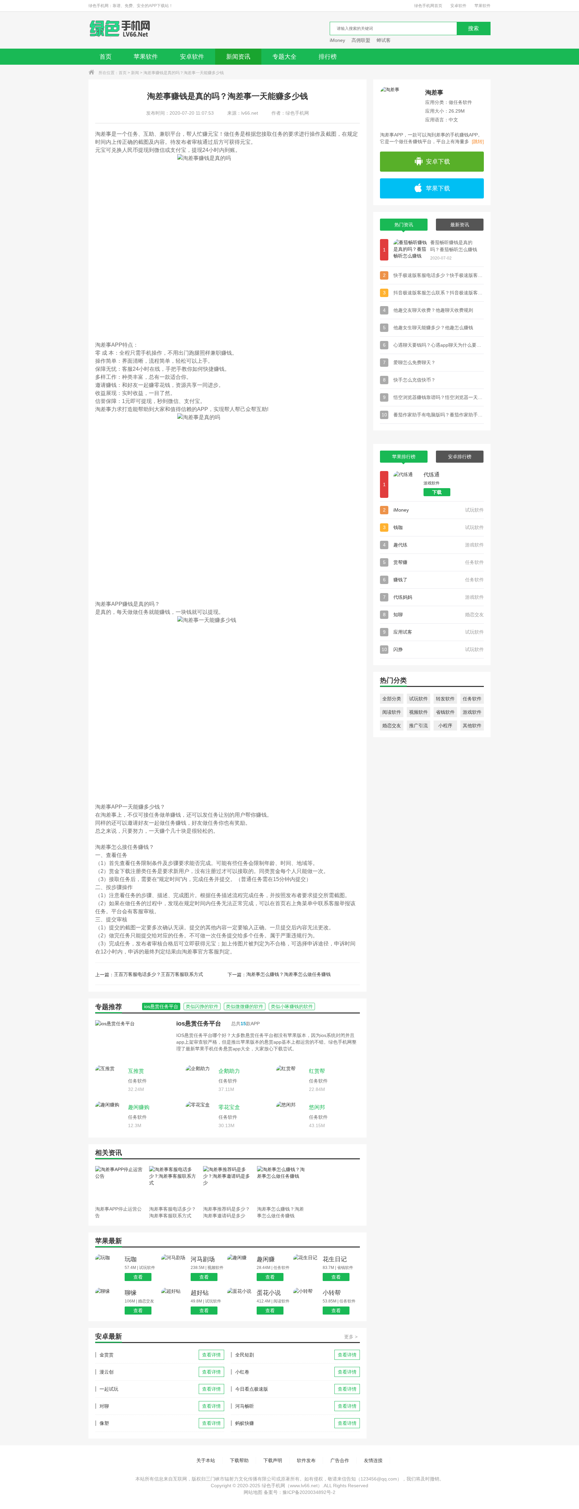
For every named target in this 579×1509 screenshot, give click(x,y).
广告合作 (339, 1460)
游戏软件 (472, 712)
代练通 (432, 474)
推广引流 (418, 725)
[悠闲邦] (291, 1116)
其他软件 (472, 725)
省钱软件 (445, 712)
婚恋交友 (391, 725)
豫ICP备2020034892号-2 (308, 1492)
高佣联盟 (360, 40)
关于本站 (205, 1460)
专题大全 (284, 56)
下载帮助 (239, 1460)
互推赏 (136, 1071)
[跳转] (478, 141)
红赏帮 (317, 1071)
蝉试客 (384, 40)
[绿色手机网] (119, 30)
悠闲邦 (317, 1107)
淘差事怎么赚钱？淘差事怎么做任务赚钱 (288, 974)
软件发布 (306, 1460)
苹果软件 (482, 5)
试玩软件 (418, 698)
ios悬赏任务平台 (198, 1023)
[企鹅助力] (200, 1080)
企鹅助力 (229, 1071)
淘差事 (434, 92)
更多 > (351, 1336)
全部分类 (391, 698)
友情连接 (373, 1460)
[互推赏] (110, 1080)
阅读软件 (391, 712)
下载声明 (272, 1460)
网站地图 (253, 1492)
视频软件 (418, 712)
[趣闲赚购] (110, 1116)
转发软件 (445, 698)
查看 (138, 1277)
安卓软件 (458, 5)
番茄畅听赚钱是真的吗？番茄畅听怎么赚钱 (453, 246)
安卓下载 (438, 161)
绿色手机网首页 (428, 5)
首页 (106, 56)
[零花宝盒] (200, 1116)
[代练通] (406, 484)
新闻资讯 (238, 56)
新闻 (135, 72)
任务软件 (472, 698)
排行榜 (328, 56)
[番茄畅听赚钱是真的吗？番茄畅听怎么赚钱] (410, 249)
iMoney (337, 40)
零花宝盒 (229, 1107)
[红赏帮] (291, 1080)
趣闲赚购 (138, 1107)
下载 (437, 492)
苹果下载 (438, 188)
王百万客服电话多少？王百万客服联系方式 (158, 974)
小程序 (445, 725)
